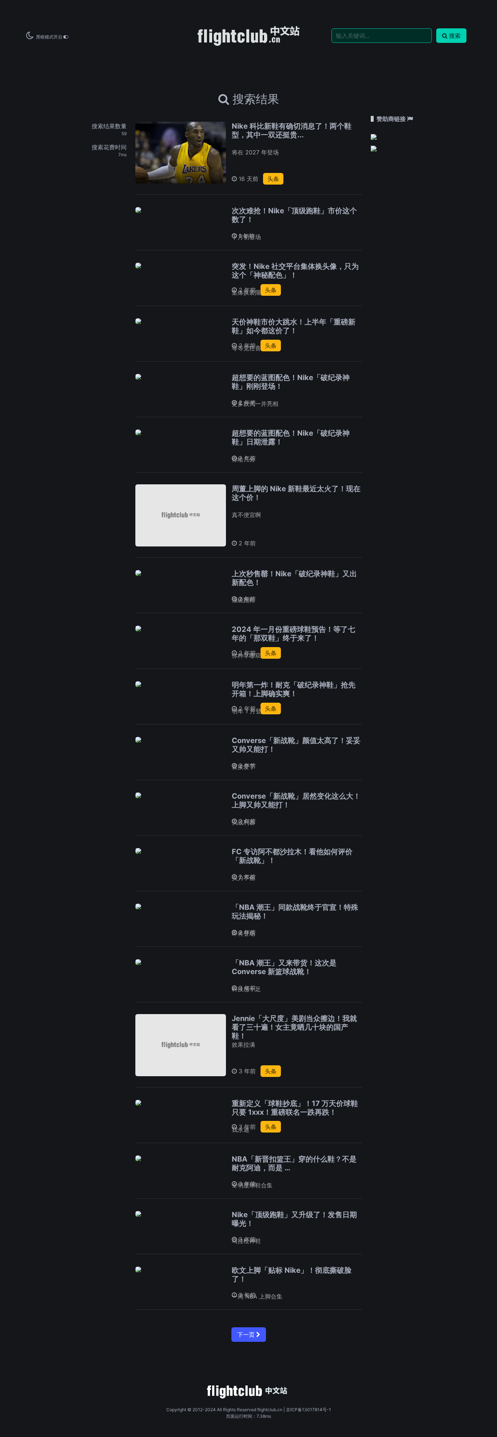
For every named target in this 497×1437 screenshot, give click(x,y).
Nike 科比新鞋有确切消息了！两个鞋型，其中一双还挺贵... (291, 130)
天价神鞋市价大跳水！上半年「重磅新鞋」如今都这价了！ (293, 326)
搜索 (455, 35)
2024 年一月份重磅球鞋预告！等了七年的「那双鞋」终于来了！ (293, 633)
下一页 (246, 1334)
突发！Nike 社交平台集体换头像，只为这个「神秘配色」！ (295, 270)
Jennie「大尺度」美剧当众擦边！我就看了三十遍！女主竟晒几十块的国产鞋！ (294, 1027)
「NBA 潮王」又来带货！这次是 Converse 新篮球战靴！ (284, 967)
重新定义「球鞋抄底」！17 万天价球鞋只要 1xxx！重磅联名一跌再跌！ (295, 1108)
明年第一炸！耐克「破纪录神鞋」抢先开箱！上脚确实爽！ (293, 689)
